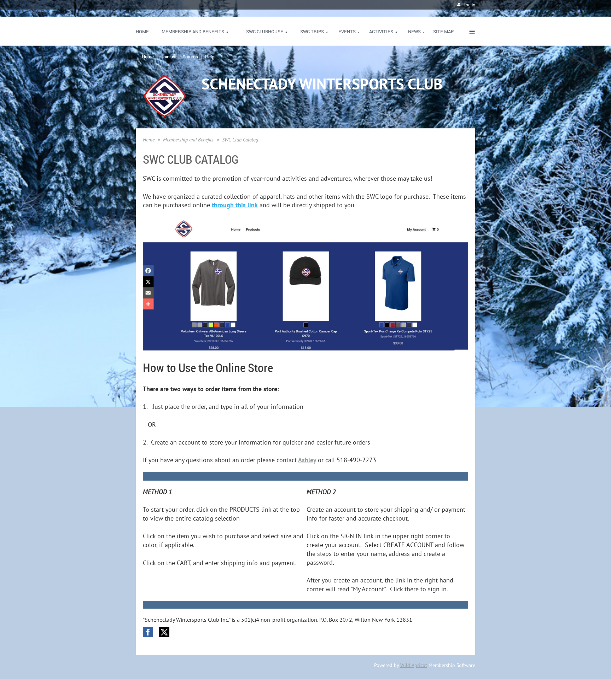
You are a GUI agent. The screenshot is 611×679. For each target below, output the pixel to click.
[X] (164, 632)
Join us (168, 56)
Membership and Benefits (188, 140)
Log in (469, 5)
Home (148, 56)
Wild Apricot (413, 665)
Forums (190, 56)
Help (209, 56)
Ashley (307, 460)
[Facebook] (148, 632)
